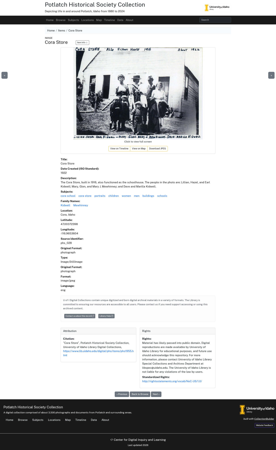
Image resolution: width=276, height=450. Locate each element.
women (126, 195)
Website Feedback (264, 425)
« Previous (122, 394)
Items (61, 30)
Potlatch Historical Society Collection (95, 4)
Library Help (105, 316)
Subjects (73, 20)
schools (162, 195)
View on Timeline (119, 148)
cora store (84, 195)
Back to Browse (140, 394)
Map (99, 20)
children (113, 195)
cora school (68, 195)
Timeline (109, 20)
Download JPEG (157, 148)
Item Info (81, 42)
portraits (99, 195)
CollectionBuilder (264, 418)
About (129, 20)
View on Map (139, 148)
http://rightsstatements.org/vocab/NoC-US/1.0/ (172, 381)
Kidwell (65, 205)
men (136, 195)
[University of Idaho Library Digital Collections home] (257, 409)
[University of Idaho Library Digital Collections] (217, 7)
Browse (61, 20)
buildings (148, 195)
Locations (87, 20)
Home (50, 20)
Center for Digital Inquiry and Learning (139, 440)
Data (120, 20)
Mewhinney (80, 205)
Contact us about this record (79, 316)
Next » (156, 394)
